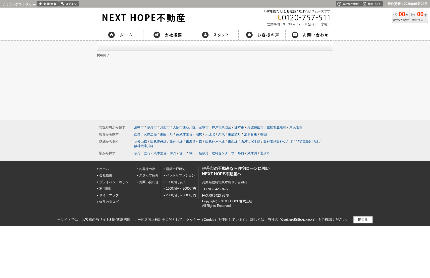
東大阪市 (295, 127)
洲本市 (239, 127)
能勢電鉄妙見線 (307, 141)
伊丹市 (152, 127)
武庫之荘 (150, 134)
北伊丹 (265, 153)
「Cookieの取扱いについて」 (298, 220)
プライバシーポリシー (115, 182)
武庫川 (252, 153)
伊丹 (137, 153)
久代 (221, 134)
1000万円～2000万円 (181, 188)
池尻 (199, 134)
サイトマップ (109, 195)
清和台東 (250, 134)
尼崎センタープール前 (228, 153)
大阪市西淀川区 (184, 127)
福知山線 (140, 141)
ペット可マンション (180, 175)
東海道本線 (194, 141)
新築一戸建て (175, 169)
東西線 (233, 141)
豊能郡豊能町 (276, 127)
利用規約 (105, 188)
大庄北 (210, 134)
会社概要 (105, 175)
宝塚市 (204, 127)
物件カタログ (109, 202)
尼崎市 (139, 127)
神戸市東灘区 (221, 127)
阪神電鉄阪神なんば (278, 141)
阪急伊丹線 (158, 141)
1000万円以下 (176, 182)
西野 (137, 134)
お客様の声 (147, 169)
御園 (263, 134)
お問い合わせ (149, 182)
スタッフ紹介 (149, 175)
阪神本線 (176, 141)
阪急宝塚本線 (250, 141)
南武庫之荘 (184, 134)
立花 (147, 153)
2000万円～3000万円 (181, 195)
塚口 (182, 153)
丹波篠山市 (255, 127)
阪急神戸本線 (215, 141)
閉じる (363, 220)
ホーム (104, 169)
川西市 (165, 127)
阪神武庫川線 (144, 146)
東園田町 (166, 134)
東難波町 (234, 134)
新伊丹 (204, 153)
